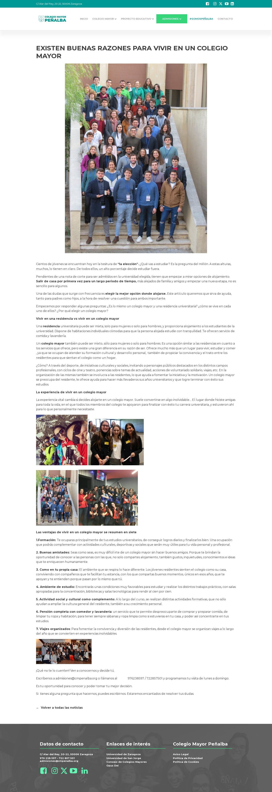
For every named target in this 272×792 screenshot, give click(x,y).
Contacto (225, 18)
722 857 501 (67, 758)
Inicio (84, 18)
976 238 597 (48, 758)
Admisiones (170, 18)
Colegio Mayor (103, 18)
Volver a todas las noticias (62, 707)
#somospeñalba (201, 18)
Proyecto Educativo (136, 18)
